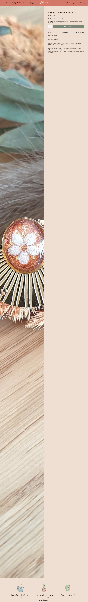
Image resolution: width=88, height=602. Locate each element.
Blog (77, 3)
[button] (6, 3)
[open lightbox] (22, 292)
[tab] (50, 32)
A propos (32, 3)
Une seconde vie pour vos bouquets (18, 3)
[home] (44, 3)
